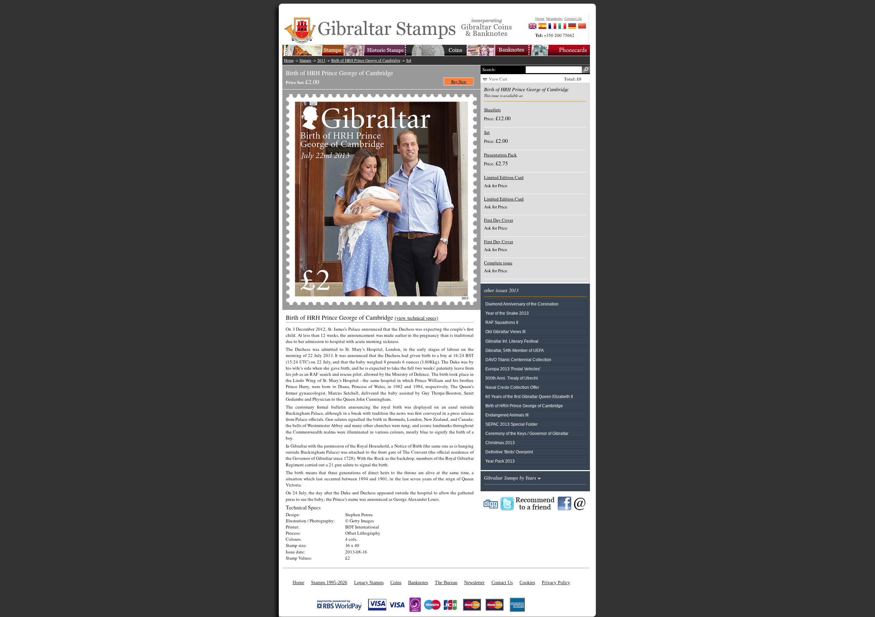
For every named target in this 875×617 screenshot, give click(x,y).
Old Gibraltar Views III (505, 331)
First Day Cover (498, 220)
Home (289, 60)
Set (408, 60)
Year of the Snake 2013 (507, 313)
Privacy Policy (556, 582)
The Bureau (446, 582)
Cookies (527, 582)
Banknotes (418, 582)
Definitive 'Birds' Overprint (509, 452)
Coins (395, 582)
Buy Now (458, 81)
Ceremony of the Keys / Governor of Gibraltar (526, 433)
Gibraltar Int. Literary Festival (511, 341)
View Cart (498, 79)
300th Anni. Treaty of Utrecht (511, 378)
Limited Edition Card (504, 177)
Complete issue (498, 263)
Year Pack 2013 (500, 461)
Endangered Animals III (506, 415)
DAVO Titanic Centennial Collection (518, 359)
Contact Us (502, 582)
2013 (321, 60)
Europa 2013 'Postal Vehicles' (512, 369)
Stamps (305, 60)
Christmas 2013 (500, 442)
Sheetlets (492, 110)
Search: (489, 69)
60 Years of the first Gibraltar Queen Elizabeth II (529, 396)
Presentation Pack (500, 155)
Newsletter (474, 582)
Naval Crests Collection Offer (512, 387)
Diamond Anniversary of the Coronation (521, 304)
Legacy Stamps (368, 582)
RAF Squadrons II (501, 322)
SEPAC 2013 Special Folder (511, 424)
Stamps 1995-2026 (329, 582)
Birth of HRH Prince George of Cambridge (365, 60)
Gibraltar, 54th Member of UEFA (514, 350)
